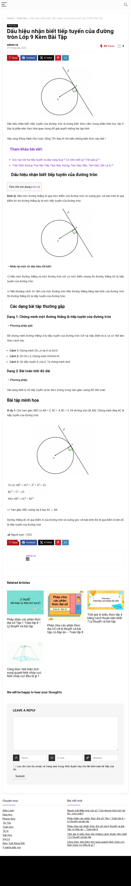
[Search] (126, 4)
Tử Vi (6, 831)
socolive (7, 876)
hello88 (92, 869)
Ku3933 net (8, 869)
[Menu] (4, 4)
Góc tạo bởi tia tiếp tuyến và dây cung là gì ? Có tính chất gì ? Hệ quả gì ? (56, 159)
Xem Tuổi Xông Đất (14, 843)
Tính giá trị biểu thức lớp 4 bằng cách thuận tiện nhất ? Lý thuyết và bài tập (104, 618)
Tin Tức (7, 822)
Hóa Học (7, 814)
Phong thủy (9, 818)
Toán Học (21, 18)
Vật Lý (6, 839)
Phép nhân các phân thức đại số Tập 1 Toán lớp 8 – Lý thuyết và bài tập (24, 623)
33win (92, 862)
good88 (50, 862)
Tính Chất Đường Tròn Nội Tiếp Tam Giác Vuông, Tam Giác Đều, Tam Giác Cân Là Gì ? (62, 165)
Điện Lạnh (8, 810)
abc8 (48, 869)
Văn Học (7, 835)
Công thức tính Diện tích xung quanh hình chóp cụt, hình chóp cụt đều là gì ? (24, 673)
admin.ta (12, 44)
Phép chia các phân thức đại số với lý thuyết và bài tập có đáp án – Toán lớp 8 (65, 629)
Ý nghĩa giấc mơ (12, 847)
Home (10, 18)
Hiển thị (35, 186)
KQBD (5, 862)
